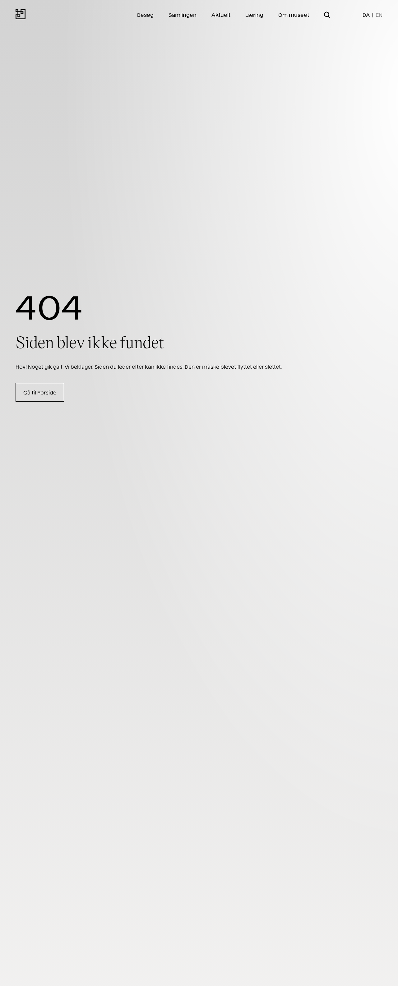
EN (379, 15)
